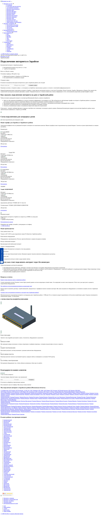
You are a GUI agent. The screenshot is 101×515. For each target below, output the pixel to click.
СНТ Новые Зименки (6, 391)
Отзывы (9, 47)
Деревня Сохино (55, 394)
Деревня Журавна (94, 406)
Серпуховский (7, 475)
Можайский (7, 457)
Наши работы (10, 44)
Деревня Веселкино (95, 407)
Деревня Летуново (92, 401)
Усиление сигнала (11, 19)
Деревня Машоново (15, 401)
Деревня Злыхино (57, 406)
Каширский (6, 439)
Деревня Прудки (52, 397)
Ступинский (7, 478)
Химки (5, 482)
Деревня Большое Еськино (82, 409)
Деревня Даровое (54, 407)
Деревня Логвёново (82, 401)
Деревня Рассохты (24, 397)
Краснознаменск (8, 447)
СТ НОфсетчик (4, 390)
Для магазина (10, 28)
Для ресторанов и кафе (12, 26)
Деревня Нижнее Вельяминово (83, 398)
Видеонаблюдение (8, 30)
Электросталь (7, 490)
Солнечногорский (8, 477)
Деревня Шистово (59, 391)
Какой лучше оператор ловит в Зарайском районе (13, 279)
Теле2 (8, 39)
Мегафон (9, 36)
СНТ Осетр (46, 391)
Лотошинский (7, 451)
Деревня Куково (5, 403)
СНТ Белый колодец (62, 390)
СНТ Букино (12, 390)
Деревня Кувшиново (24, 403)
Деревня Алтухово (57, 411)
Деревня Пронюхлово (70, 397)
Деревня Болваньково (25, 410)
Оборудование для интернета (14, 22)
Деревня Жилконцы (6, 407)
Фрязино (6, 480)
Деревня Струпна (93, 393)
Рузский (6, 473)
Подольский (7, 467)
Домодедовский (8, 432)
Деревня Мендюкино (6, 414)
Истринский (7, 438)
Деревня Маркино (36, 401)
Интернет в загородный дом (11, 499)
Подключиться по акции (7, 222)
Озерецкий (6, 463)
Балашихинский (8, 420)
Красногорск (7, 446)
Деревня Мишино (11, 399)
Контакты (9, 46)
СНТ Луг (27, 390)
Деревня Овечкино (43, 398)
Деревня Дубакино (31, 407)
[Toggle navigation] (11, 1)
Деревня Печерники (91, 397)
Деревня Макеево (72, 401)
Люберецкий (7, 455)
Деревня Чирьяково (5, 393)
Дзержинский (7, 428)
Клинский (6, 441)
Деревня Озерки (34, 398)
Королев (6, 443)
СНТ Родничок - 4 (20, 390)
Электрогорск (7, 488)
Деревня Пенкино (24, 398)
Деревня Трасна (76, 393)
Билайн (8, 35)
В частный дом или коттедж (14, 6)
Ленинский (6, 449)
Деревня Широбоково (69, 391)
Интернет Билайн (11, 13)
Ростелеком (9, 40)
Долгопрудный (7, 430)
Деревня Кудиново (13, 403)
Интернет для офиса (9, 500)
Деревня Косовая (45, 403)
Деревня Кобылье (72, 403)
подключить (4, 210)
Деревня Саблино (5, 395)
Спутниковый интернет (13, 7)
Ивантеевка (6, 437)
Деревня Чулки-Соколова (18, 414)
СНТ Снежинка (39, 391)
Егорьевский (7, 434)
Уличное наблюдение (12, 31)
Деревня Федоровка (48, 393)
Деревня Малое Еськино (61, 401)
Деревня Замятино (85, 406)
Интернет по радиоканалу (13, 9)
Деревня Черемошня (25, 393)
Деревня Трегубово (58, 393)
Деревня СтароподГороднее (17, 394)
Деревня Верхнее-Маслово (7, 409)
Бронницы (6, 422)
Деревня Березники (15, 411)
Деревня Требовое (67, 393)
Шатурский (6, 484)
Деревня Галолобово (92, 411)
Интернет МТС (10, 10)
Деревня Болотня (15, 410)
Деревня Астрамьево (35, 411)
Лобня (5, 450)
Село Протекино (61, 397)
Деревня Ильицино (26, 406)
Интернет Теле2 (11, 14)
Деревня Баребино (25, 411)
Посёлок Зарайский (67, 406)
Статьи (5, 508)
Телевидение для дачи (12, 21)
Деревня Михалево (5, 401)
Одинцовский (7, 462)
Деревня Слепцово (74, 394)
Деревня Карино (5, 413)
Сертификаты (10, 48)
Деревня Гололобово (74, 407)
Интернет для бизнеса (9, 23)
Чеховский (6, 483)
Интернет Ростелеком (12, 15)
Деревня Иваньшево (37, 406)
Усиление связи (7, 502)
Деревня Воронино (85, 407)
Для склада (9, 27)
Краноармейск (7, 445)
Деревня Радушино (34, 397)
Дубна (5, 433)
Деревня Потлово (81, 397)
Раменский (6, 471)
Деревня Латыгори (5, 402)
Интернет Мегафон (11, 11)
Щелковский (7, 487)
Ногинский (6, 461)
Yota (8, 38)
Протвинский (7, 469)
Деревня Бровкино (56, 409)
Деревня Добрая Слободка (43, 407)
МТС (8, 34)
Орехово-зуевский (8, 465)
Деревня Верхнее (18, 409)
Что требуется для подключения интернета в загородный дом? (16, 286)
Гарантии (9, 51)
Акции (8, 50)
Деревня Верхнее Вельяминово (31, 409)
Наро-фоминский (8, 459)
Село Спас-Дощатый (45, 394)
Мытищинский (7, 458)
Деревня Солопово (64, 394)
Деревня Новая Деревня (54, 398)
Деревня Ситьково (84, 394)
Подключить (4, 146)
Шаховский (6, 486)
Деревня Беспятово (5, 411)
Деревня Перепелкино (14, 398)
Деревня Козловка (63, 403)
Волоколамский (8, 424)
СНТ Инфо (23, 391)
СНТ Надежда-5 (16, 391)
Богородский (7, 421)
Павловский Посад (8, 466)
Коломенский (7, 442)
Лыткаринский (7, 454)
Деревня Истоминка (16, 406)
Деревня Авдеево (81, 411)
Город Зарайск (76, 406)
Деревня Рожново (5, 397)
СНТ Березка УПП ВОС (74, 390)
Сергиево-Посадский (9, 474)
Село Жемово (14, 407)
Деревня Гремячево (64, 407)
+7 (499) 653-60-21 (5, 53)
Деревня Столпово (5, 394)
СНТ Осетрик (53, 390)
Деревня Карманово (6, 406)
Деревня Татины (85, 393)
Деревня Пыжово (43, 397)
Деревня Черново (15, 393)
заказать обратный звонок (16, 513)
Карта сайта (7, 510)
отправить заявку (33, 85)
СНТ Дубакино (34, 390)
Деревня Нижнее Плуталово (67, 398)
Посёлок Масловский (26, 401)
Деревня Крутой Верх (35, 403)
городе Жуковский (8, 426)
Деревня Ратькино (14, 397)
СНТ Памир (47, 390)
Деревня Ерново (22, 407)
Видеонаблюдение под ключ (11, 503)
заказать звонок (14, 53)
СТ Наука (51, 391)
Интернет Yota (10, 18)
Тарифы (9, 43)
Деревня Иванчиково (47, 406)
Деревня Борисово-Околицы (68, 409)
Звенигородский (8, 435)
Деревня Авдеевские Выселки (69, 411)
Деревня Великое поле (45, 409)
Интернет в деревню (9, 498)
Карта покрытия (8, 32)
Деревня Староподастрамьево (32, 394)
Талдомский (7, 479)
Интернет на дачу (8, 3)
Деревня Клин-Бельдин (83, 403)
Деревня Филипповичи (36, 393)
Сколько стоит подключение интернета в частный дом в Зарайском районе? (20, 292)
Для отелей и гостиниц (12, 25)
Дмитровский (7, 429)
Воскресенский (7, 425)
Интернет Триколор (11, 17)
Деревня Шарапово (80, 391)
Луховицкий (7, 453)
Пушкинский (7, 470)
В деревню (9, 5)
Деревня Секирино (93, 394)
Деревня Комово (54, 403)
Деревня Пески (4, 398)
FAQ (5, 506)
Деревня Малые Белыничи (48, 401)
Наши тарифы (7, 511)
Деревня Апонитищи (46, 411)
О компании (7, 42)
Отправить (31, 379)
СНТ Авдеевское (30, 391)
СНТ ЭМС (40, 390)
